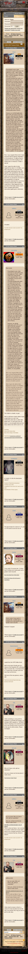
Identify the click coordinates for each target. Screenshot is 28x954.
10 (21, 42)
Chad (14, 510)
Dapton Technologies (14, 952)
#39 (23, 246)
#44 (23, 642)
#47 (23, 795)
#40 (23, 454)
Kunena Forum (17, 943)
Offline (19, 210)
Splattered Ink (24, 950)
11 (21, 44)
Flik (14, 702)
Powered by (10, 943)
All (5, 13)
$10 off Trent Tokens (8, 578)
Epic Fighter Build (15, 575)
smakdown (14, 458)
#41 (23, 506)
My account (13, 10)
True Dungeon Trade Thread (10, 778)
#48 (23, 856)
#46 (23, 744)
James (14, 552)
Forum (7, 34)
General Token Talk (14, 35)
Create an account (15, 30)
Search (6, 16)
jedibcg (14, 208)
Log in (9, 197)
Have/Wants (6, 579)
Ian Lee (14, 748)
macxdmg (14, 250)
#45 (23, 698)
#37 (23, 48)
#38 (23, 204)
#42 (23, 548)
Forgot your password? (10, 28)
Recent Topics (18, 13)
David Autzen (14, 646)
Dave (14, 52)
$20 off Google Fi (16, 578)
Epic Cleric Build (7, 575)
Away (19, 54)
